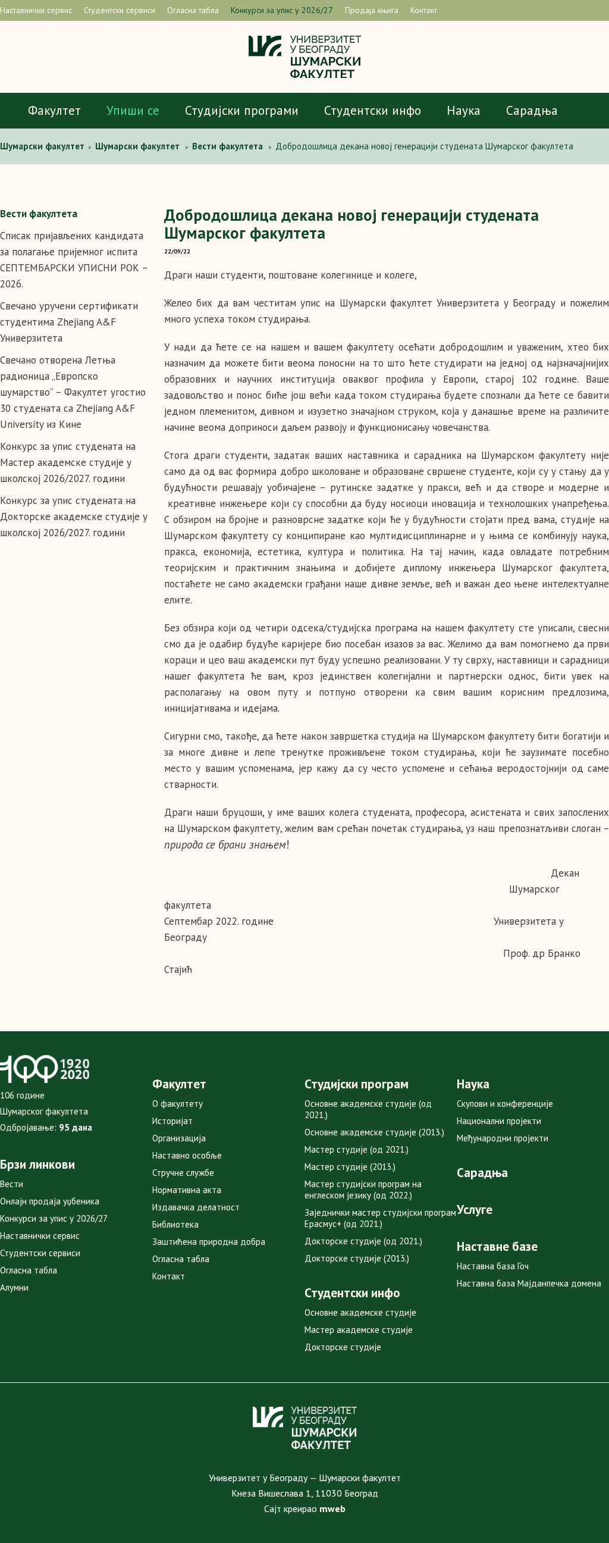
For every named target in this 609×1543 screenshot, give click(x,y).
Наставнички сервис (36, 10)
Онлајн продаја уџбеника (49, 1201)
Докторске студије (342, 1347)
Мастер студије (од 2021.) (356, 1149)
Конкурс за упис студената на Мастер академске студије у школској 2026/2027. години (68, 462)
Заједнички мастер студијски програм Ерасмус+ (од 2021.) (380, 1218)
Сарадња (532, 110)
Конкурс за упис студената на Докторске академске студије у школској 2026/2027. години (73, 516)
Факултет (54, 110)
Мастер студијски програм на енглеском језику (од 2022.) (363, 1189)
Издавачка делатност (196, 1207)
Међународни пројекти (502, 1138)
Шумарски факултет (43, 146)
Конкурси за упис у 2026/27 (282, 10)
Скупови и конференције (505, 1103)
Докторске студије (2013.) (356, 1258)
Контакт (423, 10)
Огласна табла (193, 10)
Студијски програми (242, 110)
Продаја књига (371, 10)
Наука (464, 110)
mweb (332, 1508)
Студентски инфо (372, 110)
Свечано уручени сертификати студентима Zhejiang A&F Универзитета (69, 322)
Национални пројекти (499, 1120)
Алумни (14, 1287)
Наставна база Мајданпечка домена (529, 1283)
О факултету (177, 1103)
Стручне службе (183, 1172)
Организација (179, 1138)
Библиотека (175, 1224)
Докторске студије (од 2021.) (363, 1241)
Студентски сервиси (119, 10)
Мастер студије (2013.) (349, 1166)
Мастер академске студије (358, 1329)
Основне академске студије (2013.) (374, 1132)
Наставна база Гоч (493, 1266)
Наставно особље (187, 1155)
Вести (11, 1184)
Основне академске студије (360, 1312)
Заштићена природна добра (208, 1241)
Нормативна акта (186, 1189)
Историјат (172, 1120)
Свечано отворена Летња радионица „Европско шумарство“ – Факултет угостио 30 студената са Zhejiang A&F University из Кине (73, 392)
